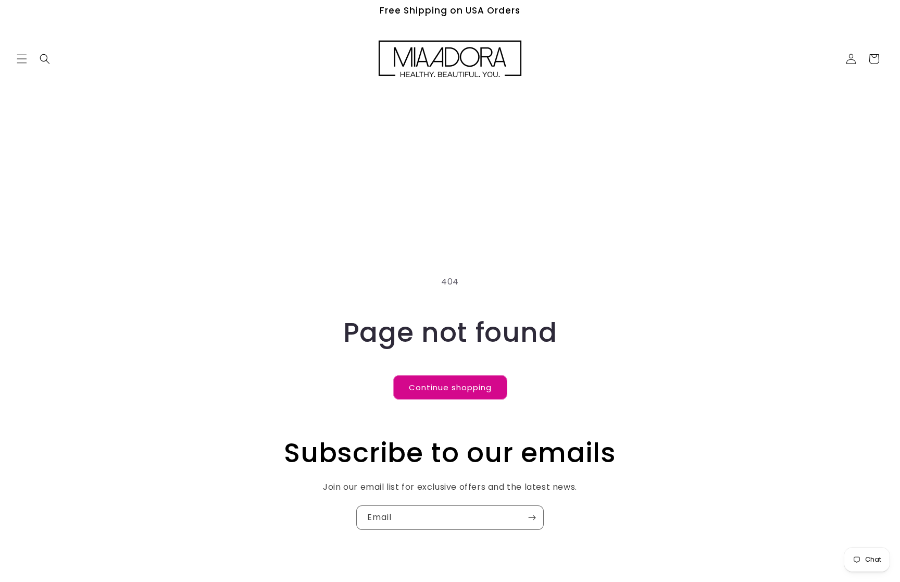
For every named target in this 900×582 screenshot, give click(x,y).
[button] (21, 58)
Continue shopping (450, 387)
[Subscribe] (531, 517)
